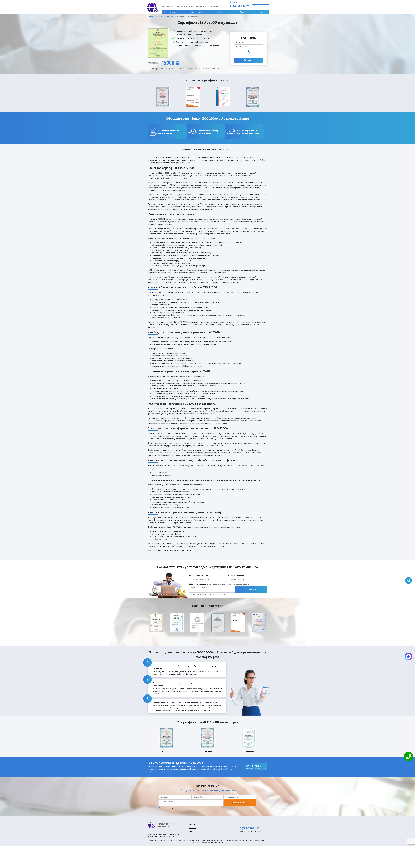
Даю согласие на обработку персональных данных (248, 54)
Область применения (219, 584)
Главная (150, 16)
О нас (241, 12)
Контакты (262, 12)
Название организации (198, 576)
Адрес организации (236, 576)
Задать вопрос (239, 802)
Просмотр (251, 589)
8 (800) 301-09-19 (239, 6)
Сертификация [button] (170, 12)
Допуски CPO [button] (196, 12)
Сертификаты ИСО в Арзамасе (164, 16)
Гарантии (221, 12)
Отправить (248, 60)
